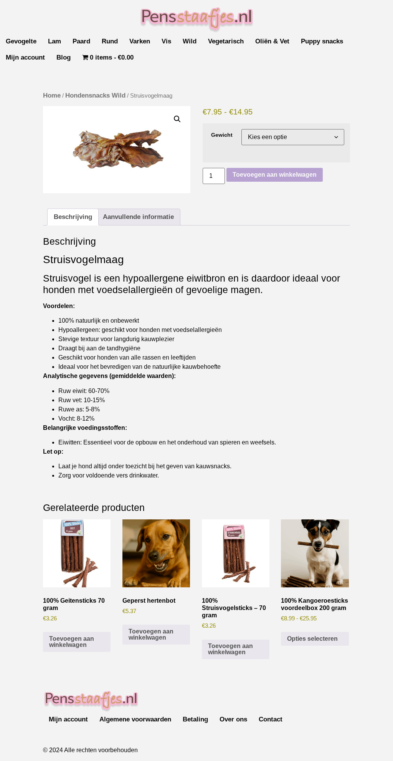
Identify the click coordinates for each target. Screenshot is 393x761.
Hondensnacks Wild (95, 95)
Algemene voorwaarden (135, 719)
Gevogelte (21, 41)
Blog (63, 57)
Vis (166, 41)
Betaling (195, 719)
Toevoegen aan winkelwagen (275, 174)
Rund (110, 41)
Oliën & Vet (272, 41)
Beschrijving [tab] (73, 217)
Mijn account (25, 57)
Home (52, 95)
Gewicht (222, 135)
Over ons (233, 719)
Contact (270, 719)
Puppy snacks (322, 41)
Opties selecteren (312, 638)
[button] (177, 119)
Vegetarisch (226, 41)
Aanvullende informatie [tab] (138, 217)
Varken (139, 41)
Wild (189, 41)
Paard (81, 41)
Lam (54, 41)
